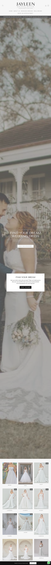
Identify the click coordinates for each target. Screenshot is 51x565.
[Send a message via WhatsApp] (48, 562)
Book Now (33, 563)
